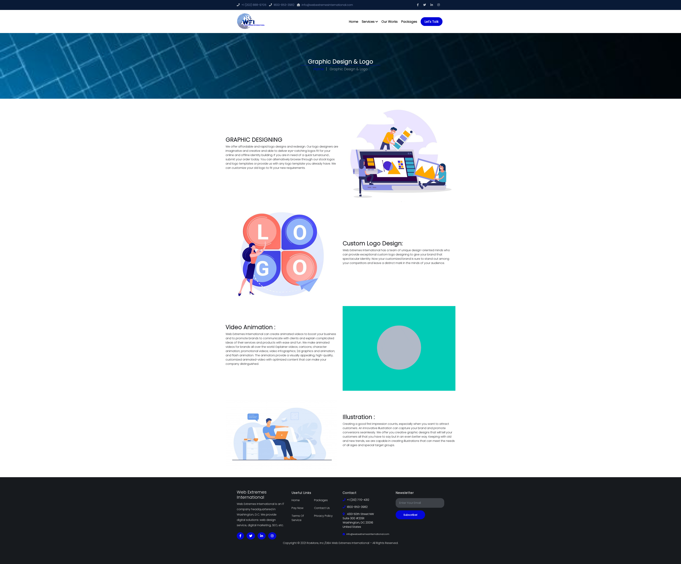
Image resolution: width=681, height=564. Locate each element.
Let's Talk (432, 21)
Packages (409, 21)
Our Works (389, 21)
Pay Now (297, 508)
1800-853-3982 (284, 5)
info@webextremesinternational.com (327, 5)
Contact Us (322, 508)
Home (353, 21)
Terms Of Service (298, 518)
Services (368, 21)
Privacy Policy (323, 516)
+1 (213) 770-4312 (358, 500)
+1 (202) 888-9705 (253, 5)
